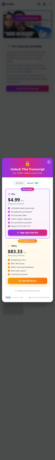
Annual (32, 183)
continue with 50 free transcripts (28, 291)
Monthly (19, 183)
